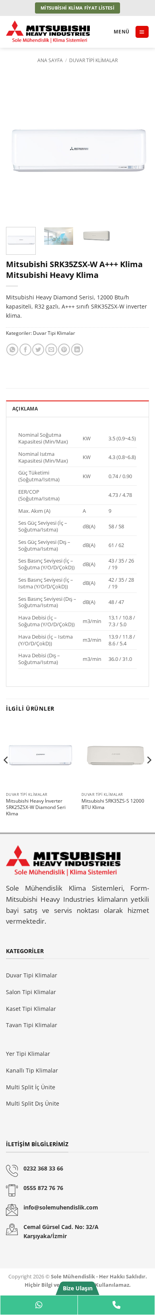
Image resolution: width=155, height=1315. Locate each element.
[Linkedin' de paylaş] (77, 350)
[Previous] (19, 149)
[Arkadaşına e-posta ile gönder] (51, 350)
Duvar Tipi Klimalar (93, 60)
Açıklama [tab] (25, 409)
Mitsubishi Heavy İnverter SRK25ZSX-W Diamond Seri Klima (36, 807)
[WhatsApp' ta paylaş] (12, 350)
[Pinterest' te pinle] (64, 350)
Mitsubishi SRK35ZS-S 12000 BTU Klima (112, 804)
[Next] (136, 149)
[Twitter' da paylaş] (38, 350)
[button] (142, 32)
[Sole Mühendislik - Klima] (57, 32)
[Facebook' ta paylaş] (25, 350)
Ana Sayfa (50, 60)
